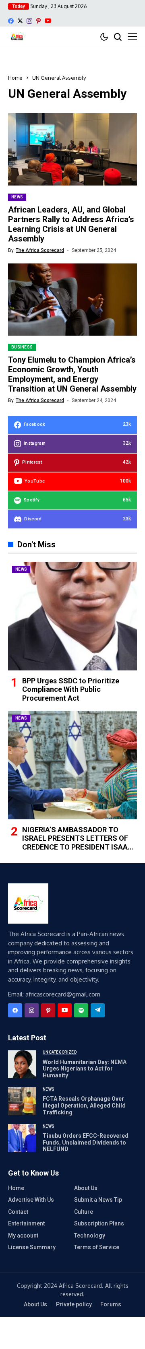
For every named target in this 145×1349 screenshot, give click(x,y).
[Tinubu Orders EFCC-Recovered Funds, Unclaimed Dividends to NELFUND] (22, 1138)
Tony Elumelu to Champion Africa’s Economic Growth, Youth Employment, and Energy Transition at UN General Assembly (72, 374)
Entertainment (26, 1223)
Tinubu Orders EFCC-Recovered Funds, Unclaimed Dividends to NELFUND (85, 1142)
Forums (110, 1304)
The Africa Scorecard (40, 250)
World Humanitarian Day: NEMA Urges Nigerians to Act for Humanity (84, 1069)
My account (23, 1235)
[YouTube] (48, 21)
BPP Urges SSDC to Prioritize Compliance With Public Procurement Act (70, 689)
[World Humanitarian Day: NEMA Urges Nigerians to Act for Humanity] (22, 1064)
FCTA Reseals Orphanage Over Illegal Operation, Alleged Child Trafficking (84, 1105)
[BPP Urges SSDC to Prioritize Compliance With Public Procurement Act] (72, 616)
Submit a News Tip (98, 1199)
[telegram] (98, 1010)
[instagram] (29, 21)
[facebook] (11, 21)
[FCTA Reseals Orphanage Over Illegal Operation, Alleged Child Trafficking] (22, 1101)
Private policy (74, 1304)
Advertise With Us (31, 1199)
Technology (89, 1235)
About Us (85, 1188)
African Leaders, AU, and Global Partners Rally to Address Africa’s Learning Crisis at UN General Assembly (71, 224)
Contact (18, 1212)
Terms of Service (96, 1247)
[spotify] (81, 1010)
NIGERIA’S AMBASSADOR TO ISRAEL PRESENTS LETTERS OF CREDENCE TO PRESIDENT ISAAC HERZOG (77, 842)
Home (15, 77)
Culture (83, 1212)
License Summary (32, 1247)
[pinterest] (38, 21)
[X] (20, 21)
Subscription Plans (99, 1223)
